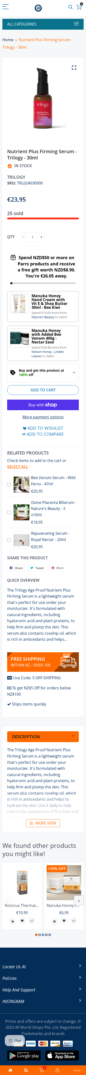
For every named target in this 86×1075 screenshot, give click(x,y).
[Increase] (41, 237)
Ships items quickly (29, 704)
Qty (11, 236)
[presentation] (7, 900)
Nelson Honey (42, 352)
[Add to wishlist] (22, 920)
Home (7, 39)
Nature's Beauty (43, 317)
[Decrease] (24, 237)
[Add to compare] (31, 920)
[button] (36, 935)
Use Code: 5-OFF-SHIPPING (37, 677)
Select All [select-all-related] (17, 466)
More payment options (43, 417)
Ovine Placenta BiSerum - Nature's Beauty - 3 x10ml (53, 508)
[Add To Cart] (12, 921)
